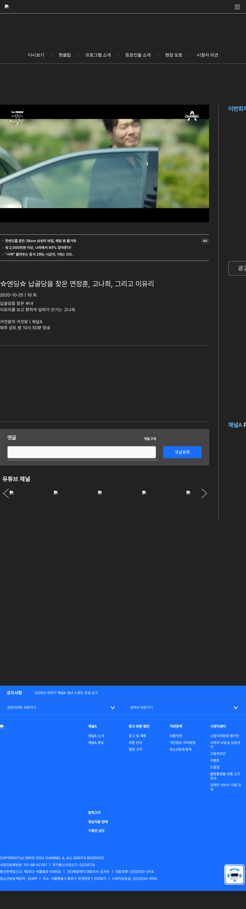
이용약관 (176, 736)
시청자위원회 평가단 (224, 736)
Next (204, 493)
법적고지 (94, 813)
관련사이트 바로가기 (21, 707)
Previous (6, 493)
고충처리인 (218, 754)
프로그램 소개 (98, 55)
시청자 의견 (207, 55)
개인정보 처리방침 (183, 743)
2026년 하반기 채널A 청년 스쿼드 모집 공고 (66, 693)
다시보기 (36, 55)
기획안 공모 (96, 831)
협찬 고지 (135, 749)
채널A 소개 (96, 736)
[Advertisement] (173, 383)
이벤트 (215, 760)
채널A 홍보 (96, 743)
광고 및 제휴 (137, 736)
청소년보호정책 (180, 749)
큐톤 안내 (135, 743)
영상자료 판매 (98, 822)
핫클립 (65, 55)
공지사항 (14, 692)
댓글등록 (182, 452)
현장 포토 (173, 55)
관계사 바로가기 (141, 707)
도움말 (215, 767)
